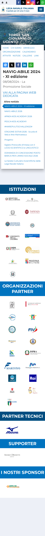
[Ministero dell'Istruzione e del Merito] (12, 250)
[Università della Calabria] (12, 238)
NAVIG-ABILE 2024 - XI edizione (19, 106)
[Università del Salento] (32, 250)
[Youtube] (28, 2)
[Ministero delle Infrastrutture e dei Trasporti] (32, 238)
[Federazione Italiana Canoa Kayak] (12, 317)
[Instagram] (33, 2)
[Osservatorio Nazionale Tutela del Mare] (12, 378)
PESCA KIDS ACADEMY (15, 121)
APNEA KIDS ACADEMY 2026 (18, 116)
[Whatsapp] (42, 2)
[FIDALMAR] (33, 342)
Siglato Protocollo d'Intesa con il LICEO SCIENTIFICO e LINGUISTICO (21, 146)
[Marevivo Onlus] (12, 366)
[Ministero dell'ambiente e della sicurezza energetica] (12, 262)
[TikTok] (37, 2)
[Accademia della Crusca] (12, 305)
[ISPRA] (33, 354)
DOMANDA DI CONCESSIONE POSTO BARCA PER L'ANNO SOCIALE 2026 (22, 154)
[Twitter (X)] (23, 2)
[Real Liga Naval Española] (33, 390)
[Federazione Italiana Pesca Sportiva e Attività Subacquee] (12, 329)
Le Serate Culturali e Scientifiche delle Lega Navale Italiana (22, 162)
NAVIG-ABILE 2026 (13, 111)
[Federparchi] (12, 342)
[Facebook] (18, 2)
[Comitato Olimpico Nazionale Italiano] (12, 402)
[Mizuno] (12, 430)
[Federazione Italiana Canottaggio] (33, 317)
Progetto (8, 140)
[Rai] (33, 378)
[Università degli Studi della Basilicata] (32, 225)
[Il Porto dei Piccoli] (12, 354)
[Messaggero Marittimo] (33, 366)
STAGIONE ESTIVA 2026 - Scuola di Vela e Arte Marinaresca (20, 133)
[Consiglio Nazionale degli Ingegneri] (33, 305)
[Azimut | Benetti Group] (12, 457)
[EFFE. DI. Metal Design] (13, 488)
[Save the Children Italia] (12, 390)
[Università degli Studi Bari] (12, 225)
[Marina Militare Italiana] (32, 262)
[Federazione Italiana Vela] (33, 329)
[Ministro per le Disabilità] (12, 213)
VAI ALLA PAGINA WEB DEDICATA (19, 94)
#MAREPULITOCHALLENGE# (18, 126)
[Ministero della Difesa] (12, 201)
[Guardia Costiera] (12, 274)
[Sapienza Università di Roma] (32, 213)
